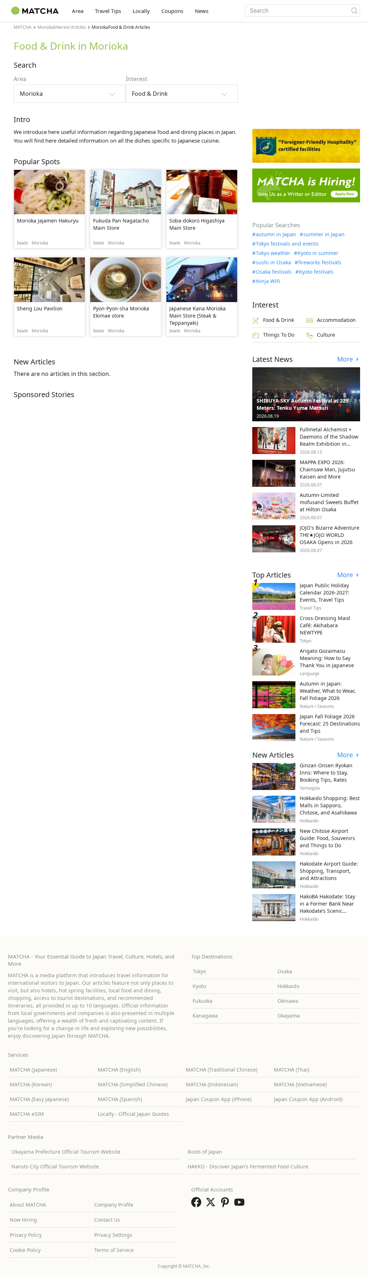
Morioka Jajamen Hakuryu (48, 220)
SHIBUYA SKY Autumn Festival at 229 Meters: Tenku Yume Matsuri (303, 404)
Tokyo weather (273, 253)
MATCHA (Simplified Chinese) (132, 1084)
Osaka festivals (274, 271)
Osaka (284, 971)
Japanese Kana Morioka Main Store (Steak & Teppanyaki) (197, 315)
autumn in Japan (276, 234)
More (346, 359)
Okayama (288, 1015)
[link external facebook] (197, 1204)
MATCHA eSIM (27, 1113)
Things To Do (278, 334)
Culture (326, 334)
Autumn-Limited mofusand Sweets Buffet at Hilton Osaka (329, 502)
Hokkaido (288, 986)
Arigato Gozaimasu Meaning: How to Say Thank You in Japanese (327, 658)
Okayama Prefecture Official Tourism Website (66, 1151)
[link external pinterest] (226, 1204)
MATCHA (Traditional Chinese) (221, 1069)
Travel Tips (108, 10)
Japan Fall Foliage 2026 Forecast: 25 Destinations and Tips (330, 723)
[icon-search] (354, 10)
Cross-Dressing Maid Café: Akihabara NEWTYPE (325, 625)
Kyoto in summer (318, 253)
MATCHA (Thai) (291, 1069)
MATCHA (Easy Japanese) (39, 1099)
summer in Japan (324, 234)
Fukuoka (202, 1000)
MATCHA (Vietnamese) (300, 1084)
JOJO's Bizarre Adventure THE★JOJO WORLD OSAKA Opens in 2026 (329, 535)
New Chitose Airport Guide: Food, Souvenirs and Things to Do (327, 838)
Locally (141, 10)
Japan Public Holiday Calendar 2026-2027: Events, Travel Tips (324, 592)
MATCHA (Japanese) (33, 1069)
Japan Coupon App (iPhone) (219, 1099)
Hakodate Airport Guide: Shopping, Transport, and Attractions (329, 870)
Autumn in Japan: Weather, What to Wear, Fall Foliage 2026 (328, 690)
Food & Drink (278, 319)
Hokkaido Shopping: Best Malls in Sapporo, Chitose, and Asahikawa (330, 805)
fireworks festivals (319, 262)
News (201, 10)
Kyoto (199, 986)
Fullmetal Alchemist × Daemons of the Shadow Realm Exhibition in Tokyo (329, 440)
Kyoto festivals (316, 271)
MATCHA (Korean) (31, 1084)
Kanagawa (205, 1015)
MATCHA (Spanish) (120, 1099)
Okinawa (287, 1000)
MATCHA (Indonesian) (212, 1084)
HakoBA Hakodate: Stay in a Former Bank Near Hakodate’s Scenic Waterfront (327, 907)
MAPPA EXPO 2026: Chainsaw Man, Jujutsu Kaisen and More (327, 469)
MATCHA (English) (119, 1069)
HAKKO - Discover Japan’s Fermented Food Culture (248, 1166)
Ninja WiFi (268, 281)
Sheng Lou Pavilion (40, 308)
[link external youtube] (240, 1204)
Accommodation (336, 319)
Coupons (172, 10)
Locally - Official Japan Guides (133, 1113)
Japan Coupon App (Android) (308, 1099)
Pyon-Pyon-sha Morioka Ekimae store (121, 312)
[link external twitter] (212, 1204)
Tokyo (199, 971)
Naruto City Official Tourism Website (55, 1166)
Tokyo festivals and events (287, 243)
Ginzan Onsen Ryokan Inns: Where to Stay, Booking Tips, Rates (326, 772)
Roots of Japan (205, 1151)
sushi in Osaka (273, 262)
